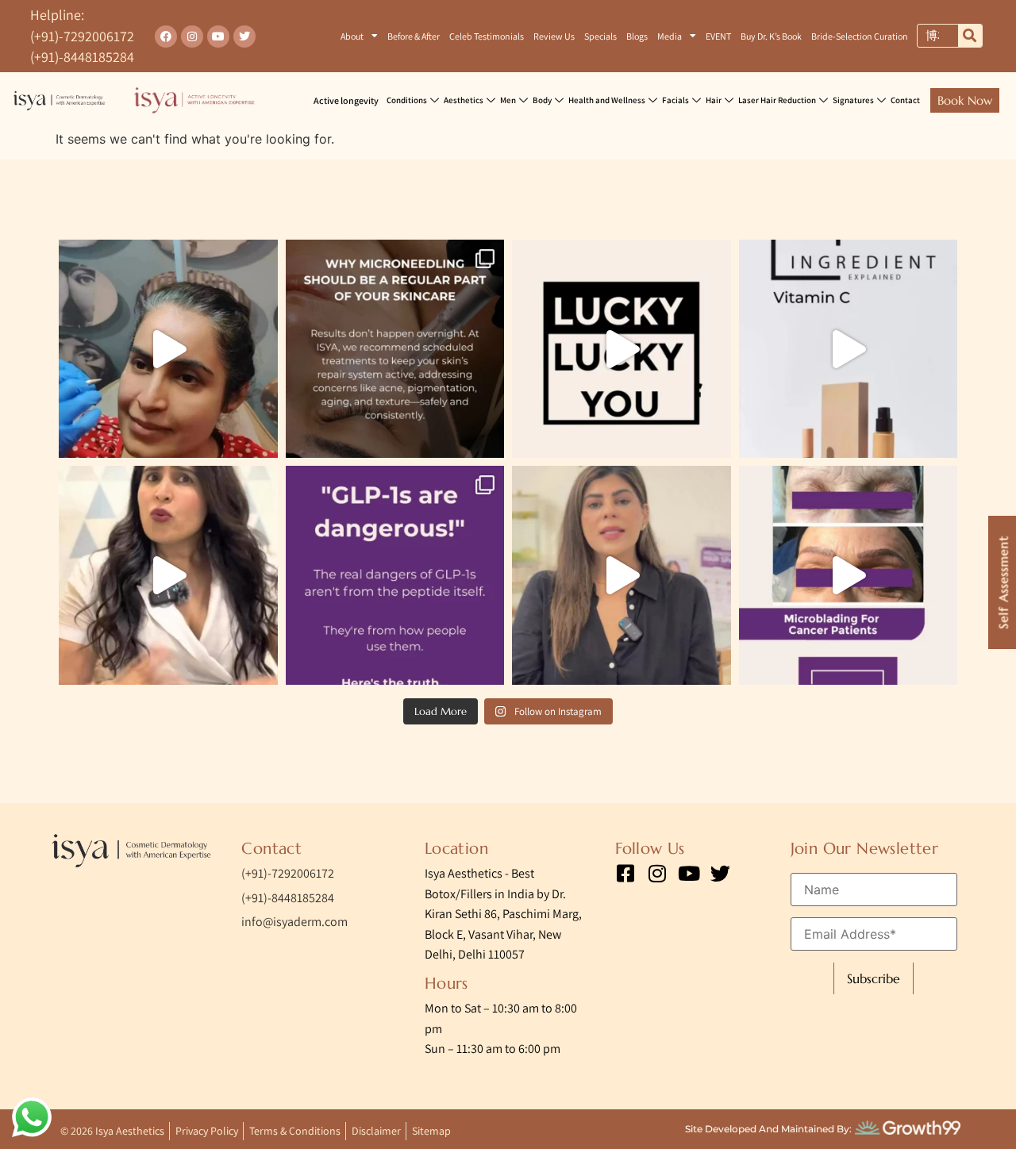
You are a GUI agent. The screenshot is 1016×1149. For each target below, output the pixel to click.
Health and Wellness (606, 100)
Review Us (554, 36)
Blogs (637, 36)
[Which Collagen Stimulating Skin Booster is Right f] (168, 575)
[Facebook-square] (625, 873)
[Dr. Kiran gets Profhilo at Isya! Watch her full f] (168, 349)
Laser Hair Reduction (777, 100)
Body (542, 100)
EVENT (718, 36)
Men (508, 100)
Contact (905, 100)
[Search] (970, 36)
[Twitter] (244, 36)
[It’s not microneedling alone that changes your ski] (395, 349)
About (352, 36)
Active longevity (346, 100)
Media (669, 36)
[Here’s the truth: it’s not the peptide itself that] (395, 575)
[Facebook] (166, 36)
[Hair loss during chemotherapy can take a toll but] (621, 575)
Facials (675, 100)
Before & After (413, 36)
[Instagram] (192, 36)
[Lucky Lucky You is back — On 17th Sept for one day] (621, 349)
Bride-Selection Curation (859, 36)
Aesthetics (463, 100)
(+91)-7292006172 (82, 36)
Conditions (407, 100)
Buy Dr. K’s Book (771, 36)
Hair (714, 100)
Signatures (853, 100)
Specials (600, 36)
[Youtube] (218, 36)
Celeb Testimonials (486, 36)
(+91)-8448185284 (82, 57)
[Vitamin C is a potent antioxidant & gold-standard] (848, 349)
